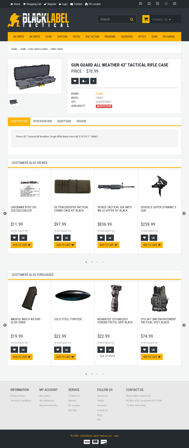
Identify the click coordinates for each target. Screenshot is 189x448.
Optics (142, 36)
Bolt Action (92, 36)
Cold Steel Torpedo (68, 319)
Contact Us (74, 395)
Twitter (100, 400)
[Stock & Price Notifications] (84, 81)
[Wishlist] (75, 81)
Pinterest (101, 405)
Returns (72, 400)
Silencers (127, 36)
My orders (44, 395)
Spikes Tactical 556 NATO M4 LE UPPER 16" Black (114, 208)
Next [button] (184, 213)
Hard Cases (57, 49)
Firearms (110, 36)
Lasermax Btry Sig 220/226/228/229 (23, 208)
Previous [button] (5, 213)
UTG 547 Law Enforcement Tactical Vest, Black (158, 320)
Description (19, 121)
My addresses (46, 400)
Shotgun (62, 36)
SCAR (49, 36)
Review (81, 121)
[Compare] (23, 238)
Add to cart (20, 244)
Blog (99, 415)
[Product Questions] (93, 81)
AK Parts (35, 36)
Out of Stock (107, 356)
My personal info (48, 405)
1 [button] (86, 262)
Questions (64, 121)
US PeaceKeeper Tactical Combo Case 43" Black (71, 208)
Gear (154, 36)
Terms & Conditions (21, 400)
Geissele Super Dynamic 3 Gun (158, 208)
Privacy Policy (18, 395)
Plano (99, 93)
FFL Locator (74, 405)
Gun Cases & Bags (38, 49)
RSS (99, 419)
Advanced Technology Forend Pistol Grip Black (115, 320)
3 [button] (97, 262)
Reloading (169, 36)
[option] (29, 213)
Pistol (76, 36)
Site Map (72, 410)
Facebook (102, 395)
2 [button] (92, 262)
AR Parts (18, 36)
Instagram (102, 410)
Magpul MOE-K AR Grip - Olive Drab (26, 320)
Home (14, 49)
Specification (42, 121)
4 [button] (103, 262)
